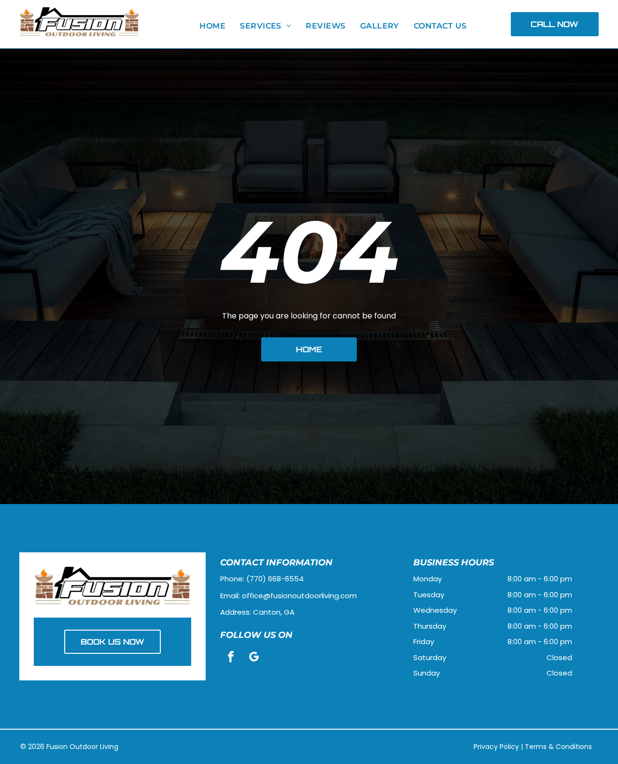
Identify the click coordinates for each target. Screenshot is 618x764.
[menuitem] (212, 26)
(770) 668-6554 (275, 579)
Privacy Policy (496, 746)
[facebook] (230, 658)
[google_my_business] (254, 658)
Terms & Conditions (558, 746)
